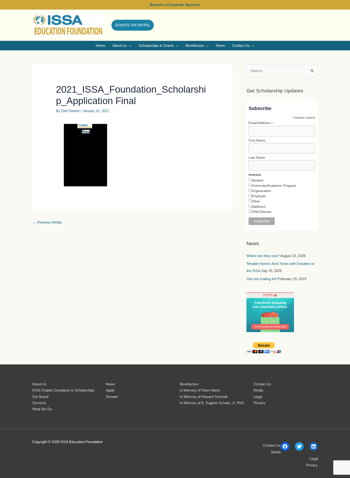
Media (258, 390)
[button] (132, 25)
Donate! (112, 397)
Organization (261, 191)
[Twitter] (299, 446)
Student (257, 180)
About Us (39, 384)
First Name (257, 140)
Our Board (40, 397)
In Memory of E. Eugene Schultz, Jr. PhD (212, 403)
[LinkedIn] (313, 446)
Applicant (258, 206)
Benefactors (189, 384)
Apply (110, 390)
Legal (258, 397)
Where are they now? (263, 256)
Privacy (259, 403)
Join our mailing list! (261, 279)
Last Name (257, 157)
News (110, 384)
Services (39, 403)
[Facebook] (285, 446)
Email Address (261, 123)
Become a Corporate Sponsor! (175, 5)
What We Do (42, 409)
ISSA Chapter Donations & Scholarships (63, 390)
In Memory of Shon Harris (200, 390)
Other (256, 201)
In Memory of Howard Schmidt (203, 397)
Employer (259, 196)
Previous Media (47, 222)
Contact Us (262, 384)
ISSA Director (262, 212)
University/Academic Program (274, 185)
